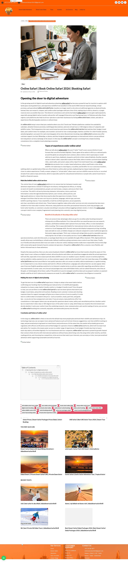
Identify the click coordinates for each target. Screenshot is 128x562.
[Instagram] (116, 2)
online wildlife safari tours (29, 410)
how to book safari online (44, 408)
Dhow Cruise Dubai (41, 9)
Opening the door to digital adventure (37, 370)
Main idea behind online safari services (43, 374)
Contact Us (86, 546)
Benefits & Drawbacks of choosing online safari (48, 375)
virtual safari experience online (47, 412)
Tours (51, 9)
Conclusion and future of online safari (52, 378)
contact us (82, 9)
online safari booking (79, 408)
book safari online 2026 (66, 405)
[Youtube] (122, 2)
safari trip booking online (29, 412)
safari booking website (46, 410)
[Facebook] (119, 2)
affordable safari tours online (30, 405)
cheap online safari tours (83, 405)
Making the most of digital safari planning (50, 377)
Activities (59, 9)
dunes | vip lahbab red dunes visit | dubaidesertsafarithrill (84, 503)
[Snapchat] (125, 2)
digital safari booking (28, 408)
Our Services (69, 9)
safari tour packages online (63, 410)
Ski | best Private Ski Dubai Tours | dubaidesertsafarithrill (40, 528)
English (14, 0)
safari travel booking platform (82, 410)
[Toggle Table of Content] (57, 367)
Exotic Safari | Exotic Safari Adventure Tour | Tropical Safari (85, 474)
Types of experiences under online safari (41, 372)
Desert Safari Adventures (25, 9)
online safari (101, 162)
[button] (26, 9)
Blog (76, 9)
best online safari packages (49, 405)
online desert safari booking (62, 408)
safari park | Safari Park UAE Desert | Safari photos (82, 449)
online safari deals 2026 (95, 408)
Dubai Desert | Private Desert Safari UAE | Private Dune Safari (41, 474)
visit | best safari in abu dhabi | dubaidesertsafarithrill (38, 503)
